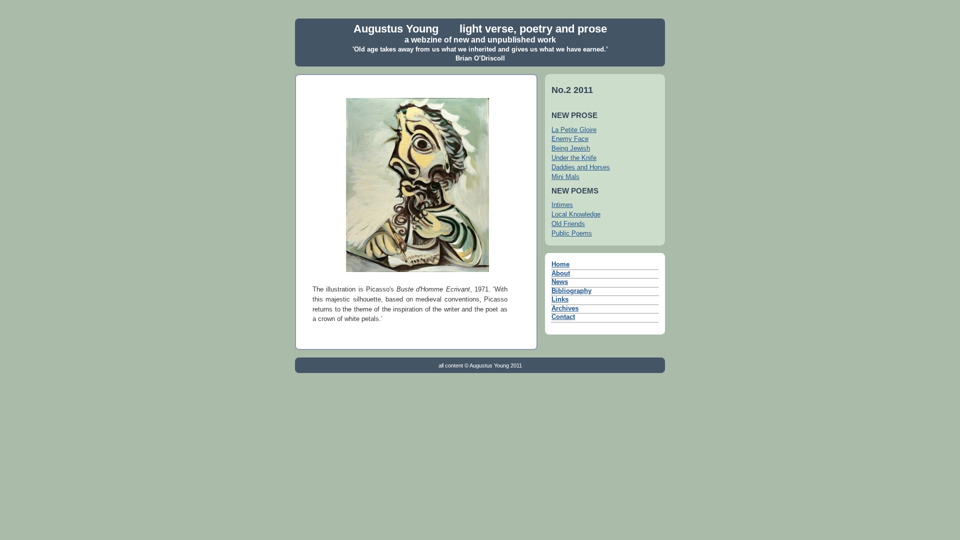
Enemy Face (570, 139)
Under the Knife (574, 158)
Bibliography (572, 291)
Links (560, 299)
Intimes (562, 205)
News (560, 282)
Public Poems (572, 233)
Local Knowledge (576, 214)
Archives (565, 308)
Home (561, 264)
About (561, 273)
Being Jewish (571, 148)
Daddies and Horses (581, 167)
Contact (563, 317)
